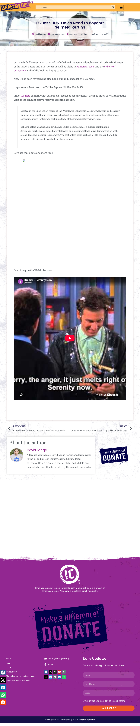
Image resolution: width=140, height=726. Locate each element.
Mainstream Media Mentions (18, 680)
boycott (77, 34)
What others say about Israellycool (20, 676)
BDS (71, 34)
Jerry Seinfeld (102, 34)
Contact (9, 667)
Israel (92, 34)
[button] (121, 7)
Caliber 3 (85, 34)
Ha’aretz (25, 95)
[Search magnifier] (113, 7)
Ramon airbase (85, 66)
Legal (8, 663)
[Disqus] (70, 519)
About (8, 659)
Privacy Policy (11, 672)
